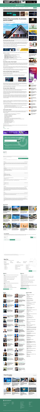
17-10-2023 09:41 (5, 173)
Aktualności (4, 17)
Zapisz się (19, 140)
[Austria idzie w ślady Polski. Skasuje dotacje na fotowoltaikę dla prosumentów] (7, 208)
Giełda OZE (13, 402)
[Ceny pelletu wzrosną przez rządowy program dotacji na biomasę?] (30, 101)
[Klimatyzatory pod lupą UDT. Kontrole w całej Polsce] (30, 114)
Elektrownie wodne (25, 261)
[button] (31, 7)
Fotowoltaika (5, 262)
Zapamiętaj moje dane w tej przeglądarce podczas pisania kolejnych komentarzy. (10, 159)
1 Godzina (34, 237)
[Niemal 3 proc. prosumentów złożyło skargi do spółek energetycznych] (33, 216)
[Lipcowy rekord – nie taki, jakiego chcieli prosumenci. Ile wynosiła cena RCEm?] (7, 225)
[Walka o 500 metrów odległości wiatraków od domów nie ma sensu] (30, 104)
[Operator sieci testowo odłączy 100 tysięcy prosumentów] (16, 208)
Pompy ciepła (24, 262)
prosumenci (5, 128)
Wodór (21, 408)
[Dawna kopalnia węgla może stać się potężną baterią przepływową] (30, 95)
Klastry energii (11, 262)
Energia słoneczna (7, 17)
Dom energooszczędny (22, 405)
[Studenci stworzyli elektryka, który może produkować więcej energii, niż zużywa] (30, 86)
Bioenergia (21, 406)
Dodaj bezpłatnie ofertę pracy (23, 288)
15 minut (32, 237)
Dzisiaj (12, 239)
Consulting (18, 261)
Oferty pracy (13, 403)
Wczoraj (6, 239)
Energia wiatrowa (31, 261)
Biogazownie (5, 261)
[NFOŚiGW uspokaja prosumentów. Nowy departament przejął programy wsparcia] (33, 225)
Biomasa (11, 261)
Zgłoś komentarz (26, 182)
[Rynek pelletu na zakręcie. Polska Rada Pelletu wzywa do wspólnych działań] (30, 92)
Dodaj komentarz (20, 158)
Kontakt (29, 403)
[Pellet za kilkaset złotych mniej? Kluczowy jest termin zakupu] (30, 98)
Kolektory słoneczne (19, 262)
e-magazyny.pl (10, 375)
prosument (8, 128)
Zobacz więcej (28, 288)
